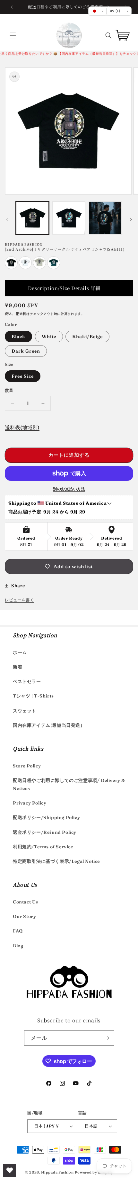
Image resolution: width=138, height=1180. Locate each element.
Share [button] (18, 586)
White (49, 336)
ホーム (20, 652)
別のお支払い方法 (69, 488)
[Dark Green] (53, 267)
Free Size (23, 376)
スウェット (24, 711)
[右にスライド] (131, 219)
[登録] (107, 1038)
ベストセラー (27, 681)
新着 (17, 667)
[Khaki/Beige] (39, 267)
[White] (25, 267)
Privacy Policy (29, 803)
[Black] (11, 267)
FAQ (18, 931)
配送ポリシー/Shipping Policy (46, 817)
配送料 (21, 314)
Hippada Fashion (57, 1172)
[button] (13, 35)
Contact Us (25, 902)
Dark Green (26, 351)
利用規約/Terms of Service (43, 847)
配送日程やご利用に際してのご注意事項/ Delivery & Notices (69, 784)
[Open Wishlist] (9, 1170)
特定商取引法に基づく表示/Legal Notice (56, 861)
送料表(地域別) (22, 427)
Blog (18, 946)
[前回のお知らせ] (12, 7)
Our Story (24, 916)
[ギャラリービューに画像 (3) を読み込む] (105, 218)
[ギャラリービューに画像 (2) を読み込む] (69, 218)
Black (18, 336)
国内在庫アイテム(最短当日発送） (49, 725)
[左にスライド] (7, 219)
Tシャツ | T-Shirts (33, 696)
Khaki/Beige (87, 336)
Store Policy (27, 766)
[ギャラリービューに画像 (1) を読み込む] (32, 218)
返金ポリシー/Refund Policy (44, 832)
